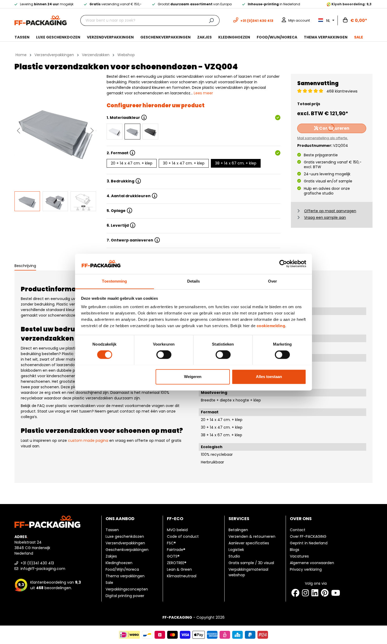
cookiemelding (271, 325)
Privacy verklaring (306, 569)
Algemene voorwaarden (312, 562)
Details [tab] (193, 281)
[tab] (25, 266)
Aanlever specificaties (249, 543)
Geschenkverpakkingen (127, 549)
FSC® (171, 543)
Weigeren (192, 376)
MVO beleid (177, 529)
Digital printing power (125, 595)
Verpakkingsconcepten (127, 589)
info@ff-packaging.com (42, 568)
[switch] (163, 354)
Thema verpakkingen (125, 576)
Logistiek (236, 549)
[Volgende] (92, 130)
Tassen (112, 529)
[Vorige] (18, 130)
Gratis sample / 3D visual (251, 562)
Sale (109, 582)
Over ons (301, 519)
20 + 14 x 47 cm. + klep (131, 163)
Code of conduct (183, 536)
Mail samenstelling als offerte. (322, 138)
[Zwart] (150, 131)
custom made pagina (88, 440)
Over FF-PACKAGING (308, 536)
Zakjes (111, 556)
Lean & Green (179, 569)
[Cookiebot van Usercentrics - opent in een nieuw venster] (283, 264)
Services (239, 519)
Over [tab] (272, 281)
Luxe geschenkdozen (125, 536)
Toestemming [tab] (114, 281)
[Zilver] (132, 131)
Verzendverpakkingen (125, 543)
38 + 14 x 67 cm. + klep (235, 163)
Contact (297, 529)
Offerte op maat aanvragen (330, 211)
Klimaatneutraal (181, 576)
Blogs (294, 549)
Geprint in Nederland (309, 543)
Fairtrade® (176, 549)
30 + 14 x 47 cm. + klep (184, 163)
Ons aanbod (120, 519)
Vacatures (299, 556)
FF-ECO (175, 519)
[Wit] (114, 131)
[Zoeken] (211, 20)
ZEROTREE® (176, 562)
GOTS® (173, 556)
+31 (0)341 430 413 (36, 563)
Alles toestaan (269, 376)
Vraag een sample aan (325, 217)
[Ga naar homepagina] (40, 20)
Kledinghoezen (119, 562)
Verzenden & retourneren (252, 536)
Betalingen (238, 529)
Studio (234, 556)
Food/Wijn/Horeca (122, 569)
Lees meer (203, 93)
